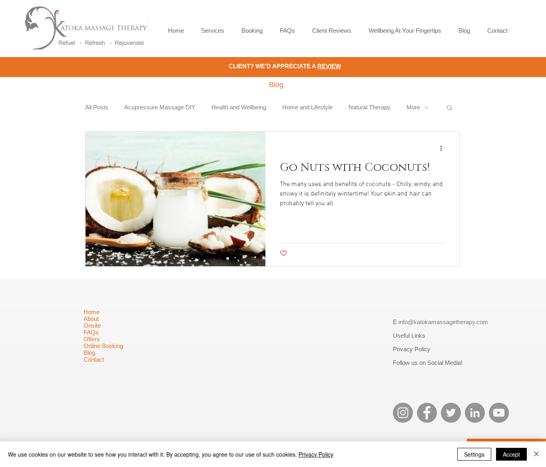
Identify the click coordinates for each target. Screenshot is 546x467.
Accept (511, 454)
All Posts (96, 107)
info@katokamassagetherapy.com (443, 322)
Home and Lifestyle (307, 107)
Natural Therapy (370, 107)
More (413, 107)
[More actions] (443, 148)
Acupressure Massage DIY (159, 107)
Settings (474, 454)
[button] (449, 108)
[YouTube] (499, 413)
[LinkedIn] (475, 413)
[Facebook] (427, 413)
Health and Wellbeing (238, 107)
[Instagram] (403, 413)
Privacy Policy (316, 454)
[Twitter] (451, 413)
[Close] (536, 454)
